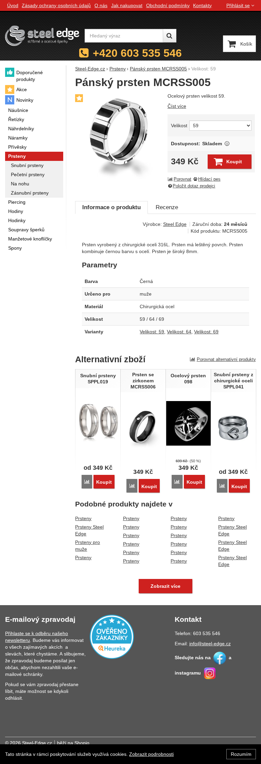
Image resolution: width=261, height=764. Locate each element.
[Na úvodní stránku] (42, 36)
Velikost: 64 (179, 331)
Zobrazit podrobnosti (151, 754)
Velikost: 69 (206, 331)
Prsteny (83, 518)
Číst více (177, 106)
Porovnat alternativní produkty (226, 359)
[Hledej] (169, 36)
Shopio (81, 743)
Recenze (167, 207)
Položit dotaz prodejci (194, 186)
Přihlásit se (238, 5)
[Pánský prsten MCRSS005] (119, 137)
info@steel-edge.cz (210, 643)
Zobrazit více (226, 143)
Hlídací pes (209, 179)
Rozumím (241, 754)
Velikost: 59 (152, 331)
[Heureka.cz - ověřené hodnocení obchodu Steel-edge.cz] (112, 636)
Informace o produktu (111, 207)
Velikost (179, 125)
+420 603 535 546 (137, 53)
